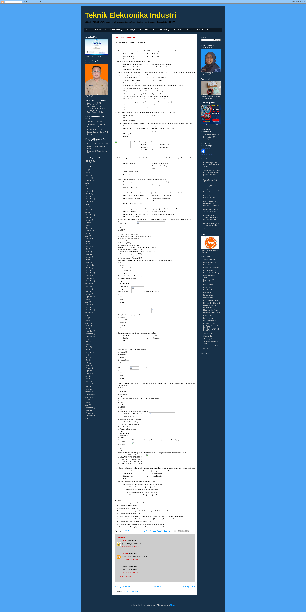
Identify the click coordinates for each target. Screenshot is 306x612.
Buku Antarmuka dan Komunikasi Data (210, 197)
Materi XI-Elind (144, 30)
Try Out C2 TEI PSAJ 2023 (96, 124)
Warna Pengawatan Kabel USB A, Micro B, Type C (211, 164)
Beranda (88, 30)
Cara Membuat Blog (210, 262)
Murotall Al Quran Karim (211, 313)
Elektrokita (207, 292)
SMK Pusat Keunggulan (211, 134)
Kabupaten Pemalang (210, 300)
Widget (205, 348)
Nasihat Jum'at (208, 315)
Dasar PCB (207, 265)
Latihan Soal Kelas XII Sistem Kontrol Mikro (211, 210)
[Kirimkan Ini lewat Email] (179, 531)
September (89, 297)
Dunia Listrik (207, 287)
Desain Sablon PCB (210, 270)
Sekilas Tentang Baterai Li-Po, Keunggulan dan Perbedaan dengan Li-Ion (211, 173)
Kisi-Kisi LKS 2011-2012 (211, 303)
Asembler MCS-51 (209, 260)
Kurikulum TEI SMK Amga (161, 30)
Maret (87, 175)
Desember (89, 196)
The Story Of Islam (210, 339)
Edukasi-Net (207, 290)
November (89, 199)
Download (190, 30)
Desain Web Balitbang (211, 273)
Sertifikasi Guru (208, 333)
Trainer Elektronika (203, 30)
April (87, 188)
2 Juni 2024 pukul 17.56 (130, 572)
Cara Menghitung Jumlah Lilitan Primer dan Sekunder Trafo (210, 217)
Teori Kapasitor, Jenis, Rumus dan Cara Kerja (211, 191)
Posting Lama (189, 586)
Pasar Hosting (208, 318)
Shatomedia (207, 336)
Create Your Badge (206, 154)
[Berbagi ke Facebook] (186, 531)
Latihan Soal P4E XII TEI (96, 127)
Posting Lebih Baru (123, 586)
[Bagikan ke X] (183, 531)
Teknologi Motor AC (210, 186)
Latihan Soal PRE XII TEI (96, 129)
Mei (86, 173)
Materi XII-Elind (178, 30)
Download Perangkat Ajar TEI (97, 144)
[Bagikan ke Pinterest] (188, 531)
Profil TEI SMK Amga (116, 30)
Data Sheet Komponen (211, 267)
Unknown (125, 553)
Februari (88, 191)
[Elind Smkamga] (203, 152)
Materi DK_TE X (131, 30)
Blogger (172, 605)
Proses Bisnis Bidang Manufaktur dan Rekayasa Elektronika (211, 203)
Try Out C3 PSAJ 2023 (95, 121)
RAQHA (124, 540)
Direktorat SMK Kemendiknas (208, 281)
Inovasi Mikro (208, 295)
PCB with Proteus (209, 321)
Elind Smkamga (205, 148)
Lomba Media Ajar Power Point (209, 307)
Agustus (88, 180)
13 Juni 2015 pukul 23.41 (130, 559)
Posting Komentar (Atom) (131, 591)
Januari (87, 178)
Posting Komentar (125, 576)
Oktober (88, 220)
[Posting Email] (174, 531)
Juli (86, 170)
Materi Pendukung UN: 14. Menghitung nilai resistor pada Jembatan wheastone (211, 226)
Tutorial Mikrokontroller (211, 346)
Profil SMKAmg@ (100, 30)
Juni (86, 207)
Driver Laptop (208, 284)
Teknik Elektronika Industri (130, 15)
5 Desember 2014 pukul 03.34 (131, 547)
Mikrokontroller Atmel (210, 310)
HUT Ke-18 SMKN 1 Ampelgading (210, 138)
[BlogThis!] (181, 531)
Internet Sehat (208, 298)
